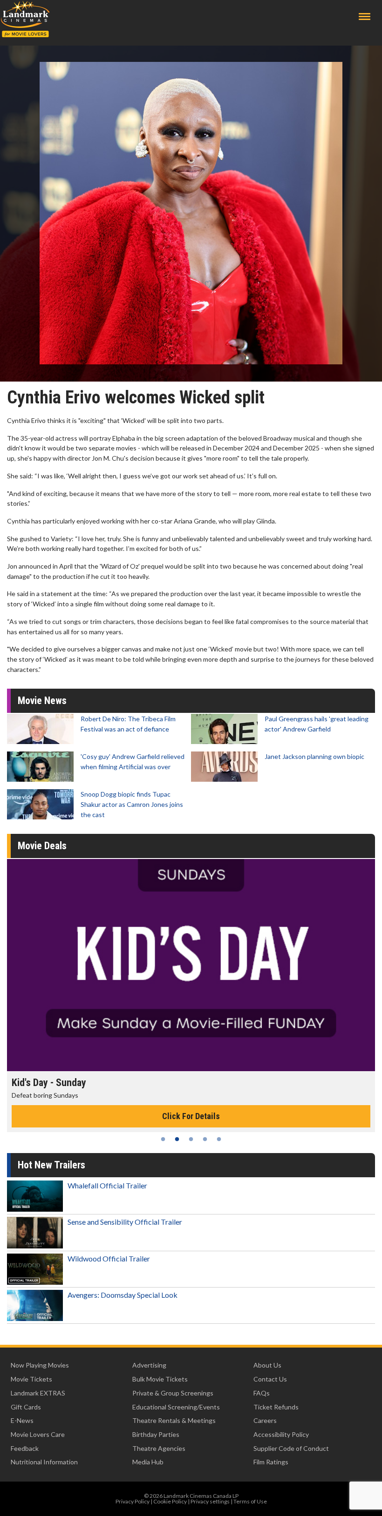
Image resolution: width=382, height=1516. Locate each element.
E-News (22, 1420)
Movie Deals (42, 846)
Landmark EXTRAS (38, 1393)
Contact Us (270, 1379)
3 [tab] (191, 1139)
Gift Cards (26, 1407)
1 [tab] (163, 1139)
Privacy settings (210, 1501)
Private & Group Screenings (172, 1393)
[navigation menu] (364, 16)
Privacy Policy (133, 1501)
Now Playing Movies (40, 1365)
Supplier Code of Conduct (291, 1448)
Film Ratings (270, 1462)
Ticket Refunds (276, 1407)
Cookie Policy (170, 1501)
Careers (265, 1420)
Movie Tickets (31, 1379)
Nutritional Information (44, 1462)
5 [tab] (219, 1139)
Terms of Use (250, 1501)
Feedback (25, 1448)
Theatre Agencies (158, 1448)
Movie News (42, 700)
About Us (267, 1365)
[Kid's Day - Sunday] (191, 965)
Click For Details (191, 1116)
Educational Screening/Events (176, 1407)
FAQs (261, 1393)
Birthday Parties (155, 1434)
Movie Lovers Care (38, 1434)
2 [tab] (177, 1139)
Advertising (149, 1365)
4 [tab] (205, 1139)
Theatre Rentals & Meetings (174, 1420)
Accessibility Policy (281, 1434)
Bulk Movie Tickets (160, 1379)
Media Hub (148, 1462)
